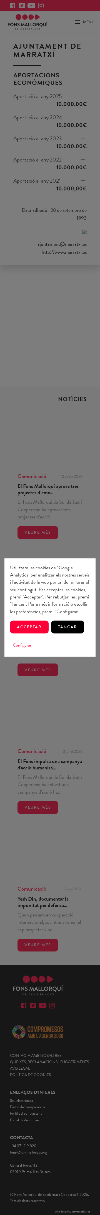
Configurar (22, 645)
